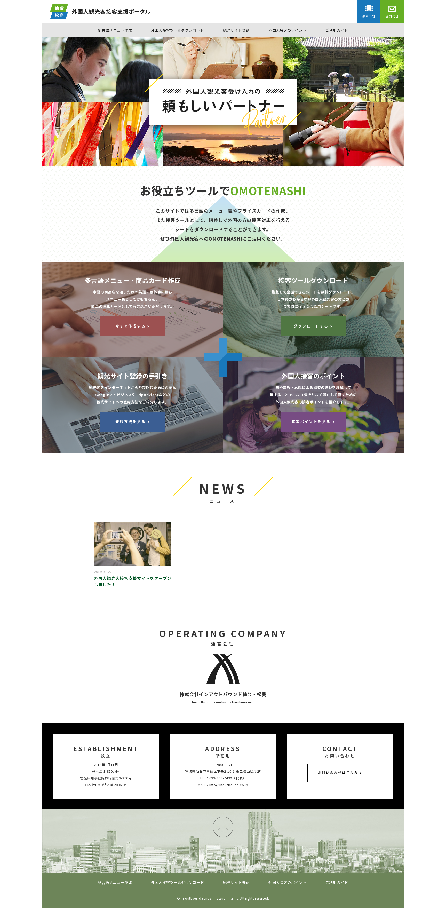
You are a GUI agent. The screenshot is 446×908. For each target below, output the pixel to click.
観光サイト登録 (236, 30)
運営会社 (369, 16)
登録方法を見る (130, 421)
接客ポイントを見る (311, 421)
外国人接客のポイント (287, 30)
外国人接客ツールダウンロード (177, 30)
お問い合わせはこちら (338, 772)
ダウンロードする (311, 326)
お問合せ (392, 16)
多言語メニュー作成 (115, 30)
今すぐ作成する (130, 326)
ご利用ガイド (336, 30)
